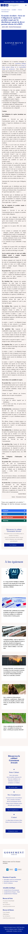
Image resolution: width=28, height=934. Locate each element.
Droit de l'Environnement (15, 27)
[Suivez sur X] (2, 5)
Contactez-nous (13, 831)
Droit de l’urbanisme (8, 883)
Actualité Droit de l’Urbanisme (10, 893)
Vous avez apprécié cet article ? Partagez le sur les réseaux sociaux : (13, 504)
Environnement (7, 1)
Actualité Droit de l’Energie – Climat (12, 892)
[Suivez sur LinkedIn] (4, 5)
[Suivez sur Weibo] (7, 5)
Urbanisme (22, 1)
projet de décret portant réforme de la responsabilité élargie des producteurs (14, 67)
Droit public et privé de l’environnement (12, 879)
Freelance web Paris (17, 931)
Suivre (11, 869)
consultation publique (20, 63)
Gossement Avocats (5, 9)
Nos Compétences (13, 810)
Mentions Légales (13, 929)
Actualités (14, 9)
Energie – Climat (15, 1)
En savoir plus (13, 787)
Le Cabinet (13, 545)
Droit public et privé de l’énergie (11, 881)
